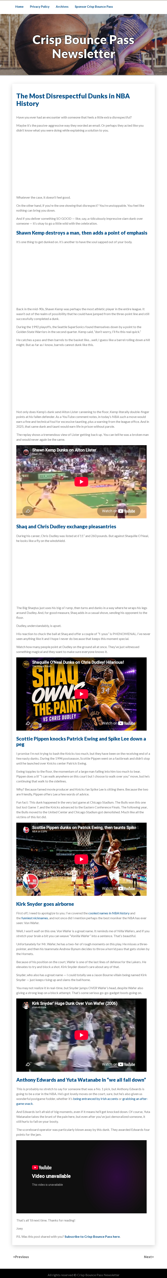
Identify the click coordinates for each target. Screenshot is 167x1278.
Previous (22, 1257)
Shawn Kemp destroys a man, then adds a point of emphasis (81, 233)
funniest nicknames (34, 918)
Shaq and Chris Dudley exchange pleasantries (66, 526)
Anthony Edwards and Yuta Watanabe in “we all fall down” (81, 1080)
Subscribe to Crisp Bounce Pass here (92, 1236)
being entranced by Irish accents (95, 1099)
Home (19, 6)
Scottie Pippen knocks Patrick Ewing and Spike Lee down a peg (81, 741)
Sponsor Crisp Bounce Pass (94, 6)
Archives (62, 6)
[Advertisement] (83, 163)
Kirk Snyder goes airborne (45, 904)
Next (148, 1257)
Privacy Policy (39, 6)
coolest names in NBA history (109, 913)
